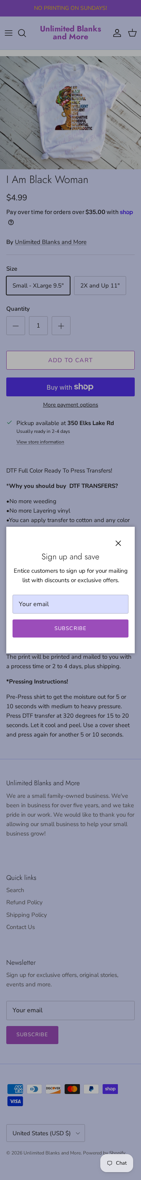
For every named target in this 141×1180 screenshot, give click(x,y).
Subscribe (70, 628)
